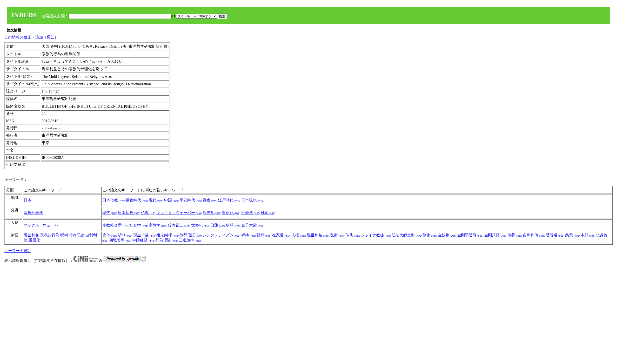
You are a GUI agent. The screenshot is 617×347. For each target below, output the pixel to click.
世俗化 (231, 213)
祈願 (264, 235)
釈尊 (233, 225)
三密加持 (190, 240)
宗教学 (158, 225)
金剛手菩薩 (470, 235)
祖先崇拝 (167, 235)
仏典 (352, 235)
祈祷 (248, 235)
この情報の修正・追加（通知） (31, 37)
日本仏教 (113, 200)
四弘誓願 (120, 240)
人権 (298, 235)
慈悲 (572, 235)
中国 (171, 200)
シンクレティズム (221, 235)
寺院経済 (143, 240)
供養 (514, 235)
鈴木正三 (179, 225)
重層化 (34, 240)
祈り (125, 235)
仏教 (148, 213)
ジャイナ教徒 (376, 235)
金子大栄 (252, 225)
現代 (156, 200)
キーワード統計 (17, 251)
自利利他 (534, 235)
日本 (27, 200)
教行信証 (191, 235)
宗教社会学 (33, 213)
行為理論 (76, 235)
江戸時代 (229, 200)
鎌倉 (210, 200)
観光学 (212, 213)
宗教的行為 (49, 235)
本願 (588, 235)
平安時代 (191, 200)
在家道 (281, 235)
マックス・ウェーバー (179, 213)
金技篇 (447, 235)
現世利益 (31, 235)
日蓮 (217, 225)
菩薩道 (555, 235)
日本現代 (252, 200)
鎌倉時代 (137, 200)
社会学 (250, 213)
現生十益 (144, 235)
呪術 (64, 235)
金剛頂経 (495, 235)
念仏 (109, 235)
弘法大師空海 (407, 235)
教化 (430, 235)
